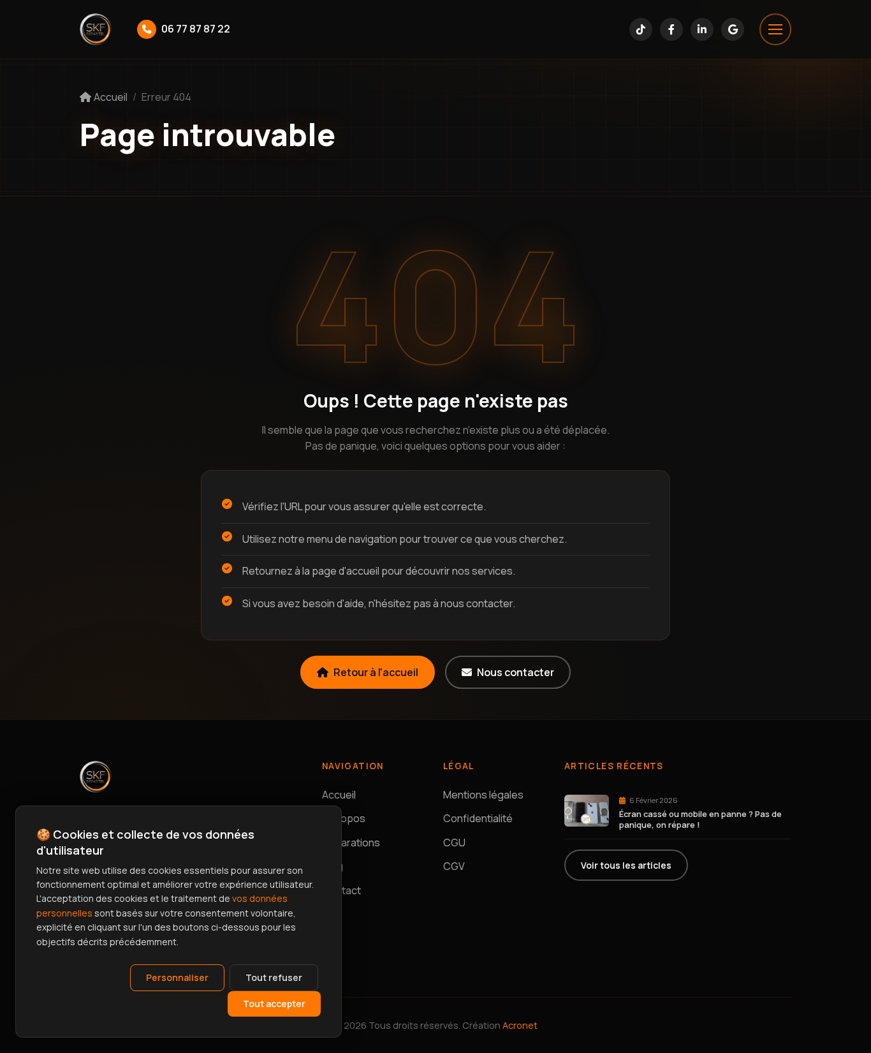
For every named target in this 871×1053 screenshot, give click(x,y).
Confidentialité (478, 818)
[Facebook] (671, 29)
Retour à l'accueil (375, 672)
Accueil (339, 795)
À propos (343, 818)
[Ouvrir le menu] (775, 29)
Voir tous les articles (626, 865)
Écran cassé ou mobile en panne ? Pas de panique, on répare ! (700, 819)
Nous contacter (515, 672)
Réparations (351, 843)
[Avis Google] (732, 29)
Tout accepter (274, 1004)
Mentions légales (483, 795)
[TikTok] (640, 29)
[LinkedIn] (702, 29)
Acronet (520, 1025)
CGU (454, 843)
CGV (454, 866)
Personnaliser (177, 977)
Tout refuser (273, 977)
